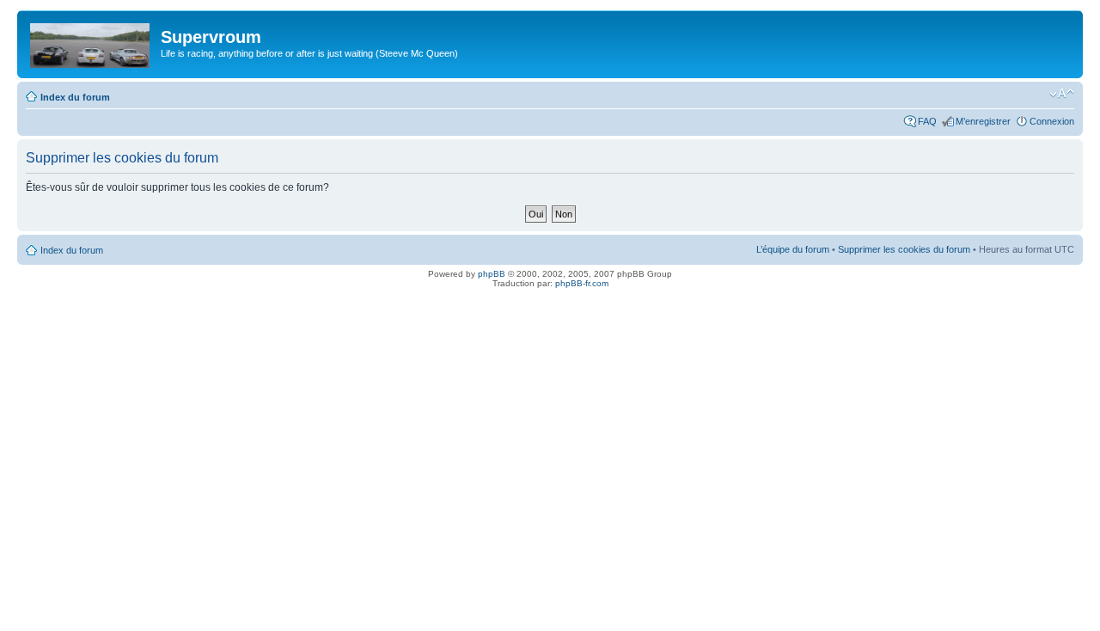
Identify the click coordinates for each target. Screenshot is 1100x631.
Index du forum (75, 97)
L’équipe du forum (792, 249)
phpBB (491, 274)
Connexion (1052, 121)
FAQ (927, 121)
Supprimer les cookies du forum (904, 249)
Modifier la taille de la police (1061, 93)
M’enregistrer (983, 121)
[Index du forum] (91, 42)
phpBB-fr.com (581, 283)
